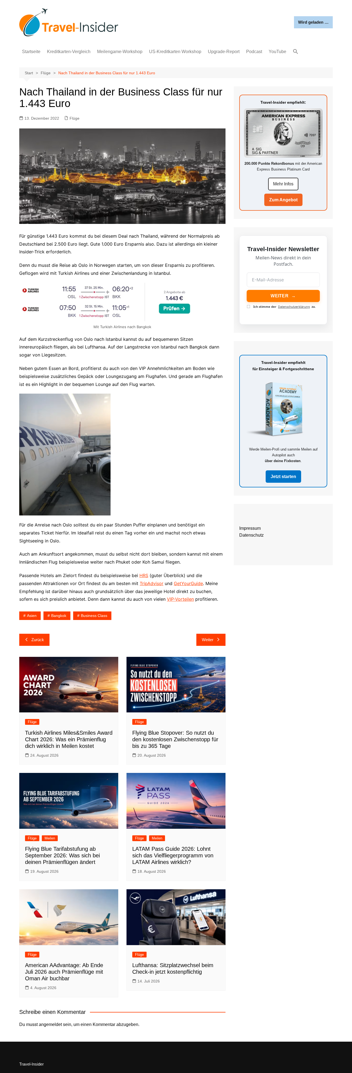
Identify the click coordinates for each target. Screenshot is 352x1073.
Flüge (74, 118)
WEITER (283, 295)
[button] (295, 52)
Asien (32, 615)
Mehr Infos (283, 184)
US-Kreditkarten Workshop (175, 51)
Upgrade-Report (224, 51)
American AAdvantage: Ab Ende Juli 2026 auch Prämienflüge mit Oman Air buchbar (64, 971)
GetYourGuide (188, 583)
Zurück (37, 639)
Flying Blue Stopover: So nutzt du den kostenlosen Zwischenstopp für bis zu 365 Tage (175, 739)
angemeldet (50, 1024)
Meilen (50, 838)
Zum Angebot (283, 199)
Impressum (250, 528)
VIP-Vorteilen (180, 599)
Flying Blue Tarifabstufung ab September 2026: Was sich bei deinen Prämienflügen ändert (62, 855)
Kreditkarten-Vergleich (68, 51)
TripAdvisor (151, 583)
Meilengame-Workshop (119, 51)
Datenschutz (251, 535)
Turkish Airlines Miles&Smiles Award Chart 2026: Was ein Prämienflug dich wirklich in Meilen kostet (68, 739)
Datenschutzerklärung (294, 306)
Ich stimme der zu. (284, 306)
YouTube (277, 51)
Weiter (207, 639)
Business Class (94, 615)
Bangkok (58, 615)
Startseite (31, 51)
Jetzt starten (283, 476)
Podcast (254, 51)
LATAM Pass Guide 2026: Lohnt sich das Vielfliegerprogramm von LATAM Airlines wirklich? (172, 855)
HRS (143, 575)
